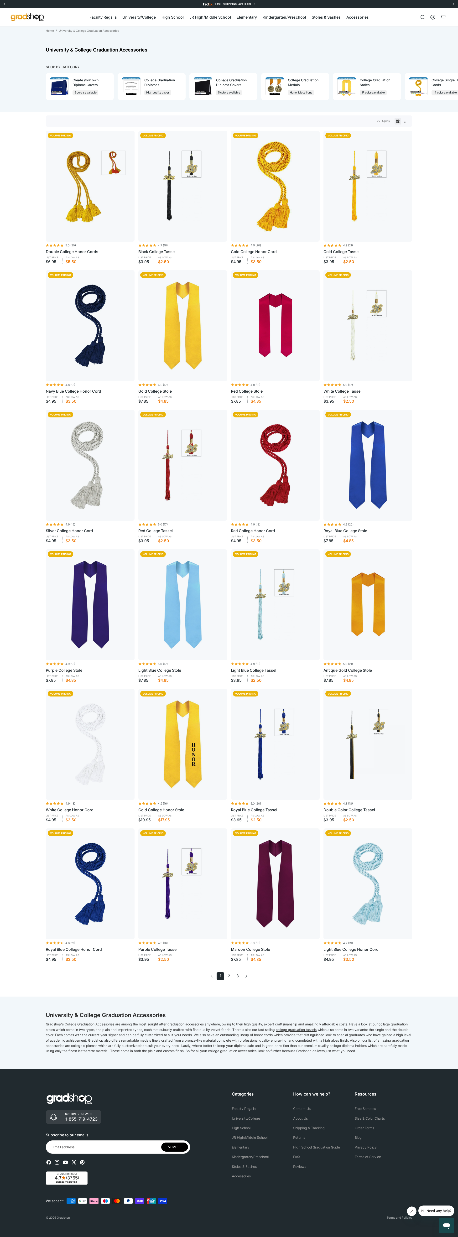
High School (241, 1128)
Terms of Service (368, 1157)
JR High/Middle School (249, 1137)
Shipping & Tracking (309, 1128)
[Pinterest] (82, 1162)
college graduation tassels (296, 1030)
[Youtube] (65, 1162)
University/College (246, 1118)
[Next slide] (408, 86)
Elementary (240, 1147)
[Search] (422, 17)
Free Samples (365, 1109)
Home (50, 30)
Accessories (241, 1176)
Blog (358, 1137)
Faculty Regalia (244, 1109)
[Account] (432, 17)
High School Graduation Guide (316, 1147)
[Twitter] (74, 1162)
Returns (299, 1137)
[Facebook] (49, 1162)
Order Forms (364, 1128)
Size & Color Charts (370, 1118)
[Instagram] (57, 1162)
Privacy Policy (366, 1147)
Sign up (174, 1147)
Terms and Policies (399, 1217)
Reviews (299, 1166)
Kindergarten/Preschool (250, 1157)
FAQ (296, 1157)
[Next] (246, 976)
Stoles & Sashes (244, 1166)
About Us (300, 1118)
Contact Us (302, 1109)
